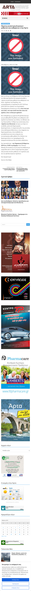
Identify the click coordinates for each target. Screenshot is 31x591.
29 (19, 534)
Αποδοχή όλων (15, 579)
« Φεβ (2, 536)
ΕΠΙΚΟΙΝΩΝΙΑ (17, 1)
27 (11, 534)
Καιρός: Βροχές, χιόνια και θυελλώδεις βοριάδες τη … (19, 553)
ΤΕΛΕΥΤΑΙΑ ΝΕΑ (5, 23)
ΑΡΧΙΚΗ (12, 1)
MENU (5, 18)
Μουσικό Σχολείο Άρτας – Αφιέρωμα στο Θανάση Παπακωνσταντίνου (14, 215)
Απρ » (5, 536)
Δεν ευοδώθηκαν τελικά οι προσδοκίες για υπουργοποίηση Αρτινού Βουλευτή (15, 201)
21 (15, 532)
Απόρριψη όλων (15, 587)
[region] (15, 576)
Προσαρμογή (15, 583)
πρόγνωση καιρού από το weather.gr (12, 502)
